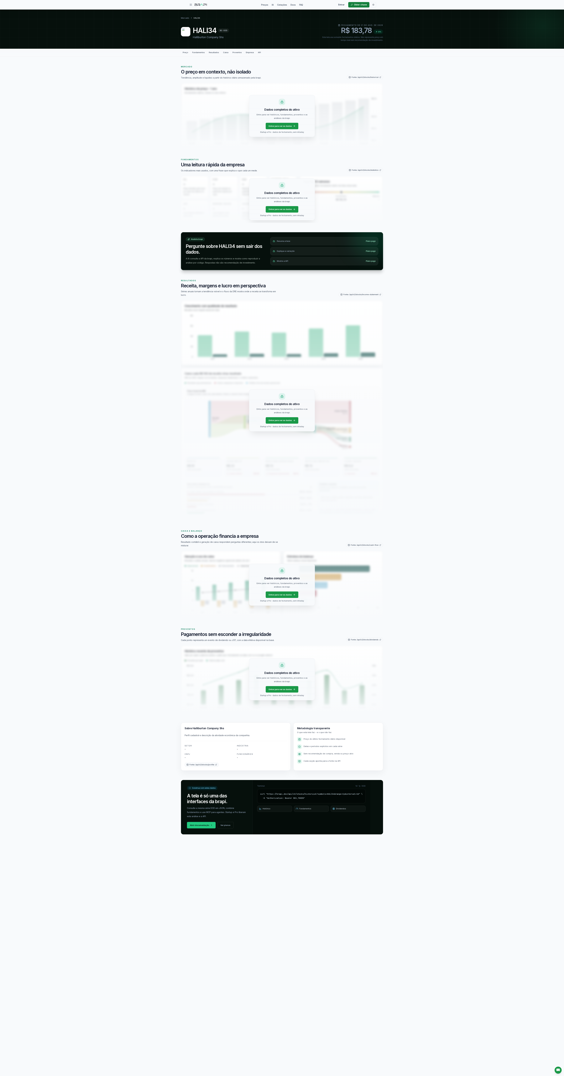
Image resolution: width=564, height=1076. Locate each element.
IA (273, 5)
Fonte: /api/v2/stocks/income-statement (360, 294)
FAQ (301, 5)
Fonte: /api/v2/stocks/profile (201, 765)
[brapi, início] (201, 5)
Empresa (250, 52)
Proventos (237, 52)
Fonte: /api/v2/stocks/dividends (364, 640)
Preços (264, 5)
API (259, 52)
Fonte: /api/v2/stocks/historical (365, 77)
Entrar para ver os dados (280, 126)
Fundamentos (198, 52)
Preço (185, 52)
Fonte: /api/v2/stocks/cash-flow (364, 545)
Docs (293, 5)
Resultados (214, 52)
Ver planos (225, 825)
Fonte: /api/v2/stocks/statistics (365, 170)
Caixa (225, 52)
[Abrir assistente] (558, 1070)
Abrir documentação (199, 825)
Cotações (282, 5)
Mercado (185, 18)
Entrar (341, 4)
